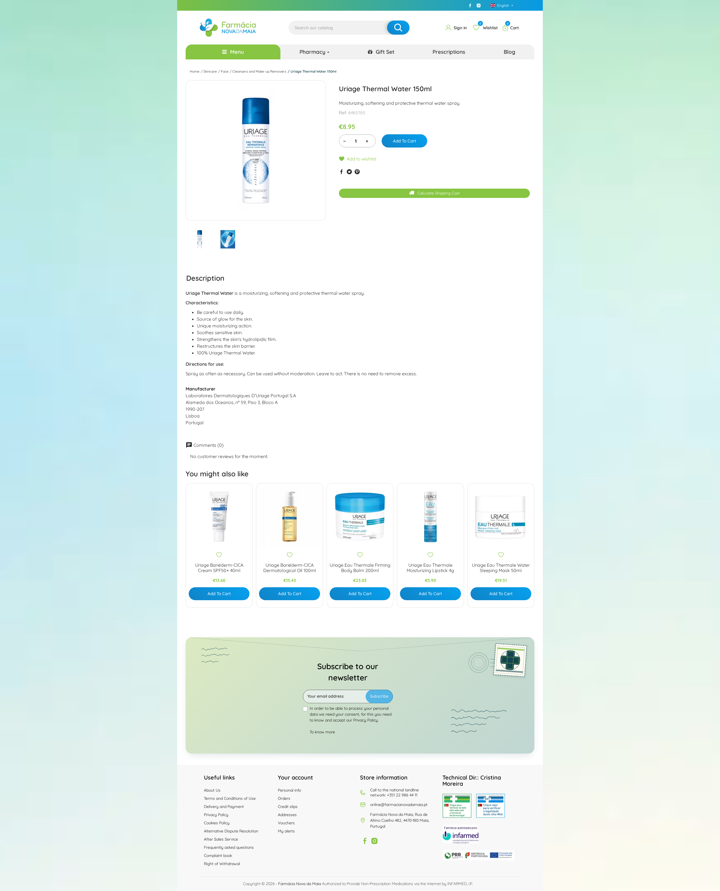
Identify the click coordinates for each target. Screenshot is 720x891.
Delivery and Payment (224, 806)
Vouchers (286, 822)
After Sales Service (221, 839)
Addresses (287, 814)
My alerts (286, 831)
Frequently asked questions (229, 847)
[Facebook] (470, 5)
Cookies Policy (217, 822)
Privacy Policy (216, 814)
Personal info (289, 790)
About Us (212, 790)
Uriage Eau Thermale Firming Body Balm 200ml (360, 567)
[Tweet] (349, 171)
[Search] (398, 28)
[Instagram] (478, 5)
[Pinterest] (357, 171)
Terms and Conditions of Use (230, 798)
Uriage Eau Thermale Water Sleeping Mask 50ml (501, 567)
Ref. (343, 112)
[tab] (205, 278)
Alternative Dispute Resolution (231, 831)
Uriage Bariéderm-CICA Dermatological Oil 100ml (289, 567)
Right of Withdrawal (222, 863)
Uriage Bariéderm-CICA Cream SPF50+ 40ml (219, 567)
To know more (322, 731)
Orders (284, 798)
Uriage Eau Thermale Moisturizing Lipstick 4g (430, 567)
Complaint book (218, 855)
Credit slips (288, 806)
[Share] (341, 171)
